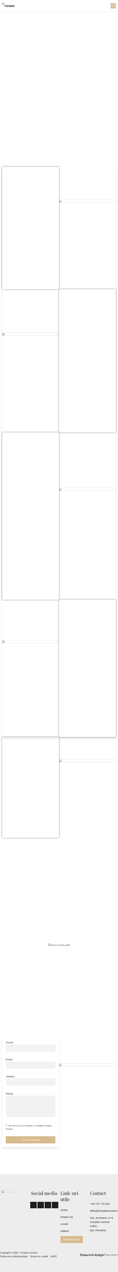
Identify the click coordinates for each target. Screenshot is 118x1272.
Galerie (64, 1231)
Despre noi (66, 1217)
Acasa (64, 1210)
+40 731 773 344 (100, 1203)
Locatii (64, 1224)
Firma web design (91, 1255)
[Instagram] (55, 1205)
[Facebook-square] (33, 1205)
